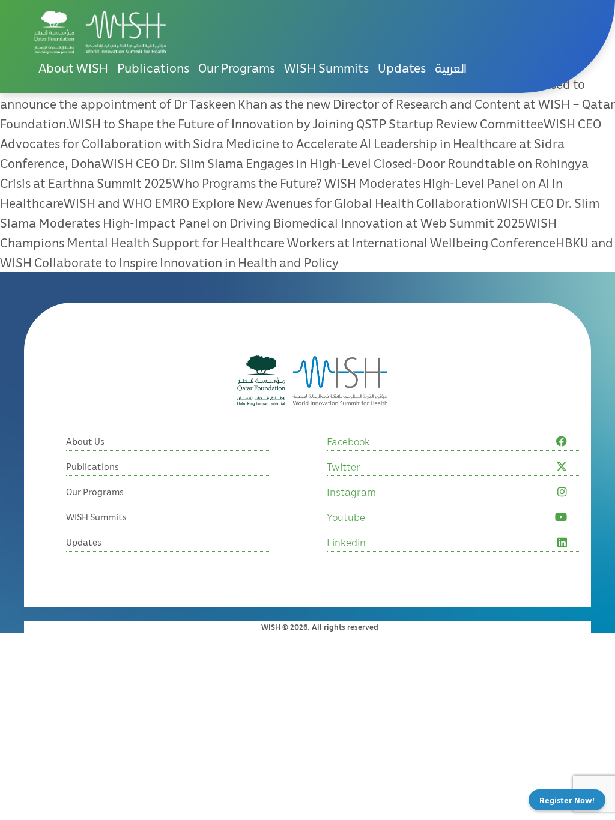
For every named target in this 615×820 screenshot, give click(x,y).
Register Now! (567, 800)
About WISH (73, 68)
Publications (153, 68)
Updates (402, 68)
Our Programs (236, 68)
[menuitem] (451, 68)
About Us (85, 441)
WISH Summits (326, 68)
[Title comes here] (100, 32)
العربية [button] (451, 68)
